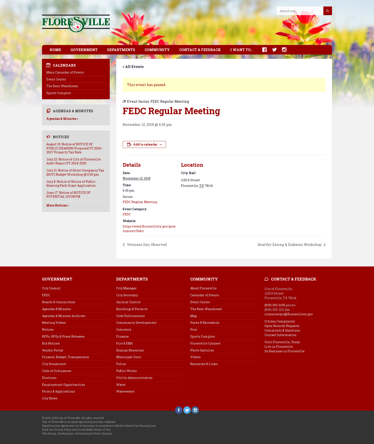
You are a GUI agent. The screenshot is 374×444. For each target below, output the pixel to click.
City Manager (126, 288)
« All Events (133, 66)
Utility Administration (134, 378)
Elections (49, 378)
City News (49, 398)
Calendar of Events (204, 295)
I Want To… (241, 49)
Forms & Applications (58, 391)
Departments (121, 49)
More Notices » (57, 205)
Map (193, 316)
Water (121, 385)
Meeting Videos (54, 323)
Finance (122, 336)
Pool (193, 329)
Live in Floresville (278, 347)
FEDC (127, 214)
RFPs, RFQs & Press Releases (63, 336)
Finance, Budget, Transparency (65, 357)
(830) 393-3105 (274, 305)
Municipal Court (128, 357)
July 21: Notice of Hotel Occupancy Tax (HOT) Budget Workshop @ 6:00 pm (75, 172)
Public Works (126, 371)
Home (55, 49)
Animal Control (128, 302)
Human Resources (130, 350)
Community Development (136, 323)
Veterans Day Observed (146, 244)
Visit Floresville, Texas (282, 342)
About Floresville (203, 288)
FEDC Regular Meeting (140, 202)
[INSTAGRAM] (282, 49)
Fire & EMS (124, 343)
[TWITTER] (272, 49)
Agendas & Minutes (56, 309)
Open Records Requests (282, 326)
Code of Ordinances (56, 371)
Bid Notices (51, 343)
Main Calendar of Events (65, 72)
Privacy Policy (62, 429)
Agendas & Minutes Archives (63, 316)
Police (121, 364)
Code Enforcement (130, 316)
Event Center (56, 79)
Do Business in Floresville (284, 351)
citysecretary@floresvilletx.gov (288, 314)
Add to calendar (145, 144)
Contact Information (280, 335)
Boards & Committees (58, 302)
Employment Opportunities (63, 385)
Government (84, 49)
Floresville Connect (205, 343)
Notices (48, 329)
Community (157, 49)
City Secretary (127, 295)
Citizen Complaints (279, 321)
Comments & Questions (282, 330)
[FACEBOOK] (262, 49)
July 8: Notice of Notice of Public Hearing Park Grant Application (71, 184)
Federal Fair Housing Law (140, 425)
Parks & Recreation (204, 323)
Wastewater (125, 391)
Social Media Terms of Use (94, 429)
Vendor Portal (52, 350)
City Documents (54, 364)
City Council (51, 288)
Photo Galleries (202, 350)
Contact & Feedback (200, 49)
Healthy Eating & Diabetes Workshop (290, 244)
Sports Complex (58, 93)
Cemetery (123, 329)
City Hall (188, 173)
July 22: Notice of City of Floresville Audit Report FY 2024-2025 (73, 161)
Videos (195, 357)
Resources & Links (204, 364)
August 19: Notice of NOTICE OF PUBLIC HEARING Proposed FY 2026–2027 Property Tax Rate (74, 148)
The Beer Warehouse (62, 86)
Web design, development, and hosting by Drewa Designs (77, 433)
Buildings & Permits (132, 309)
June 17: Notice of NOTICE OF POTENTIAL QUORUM (68, 195)
